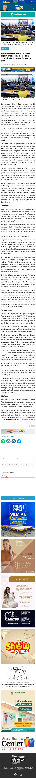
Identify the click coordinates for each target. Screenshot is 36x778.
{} (23, 464)
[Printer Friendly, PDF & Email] (32, 425)
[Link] (21, 465)
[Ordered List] (12, 465)
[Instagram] (20, 774)
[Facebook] (15, 774)
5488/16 (7, 113)
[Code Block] (19, 465)
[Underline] (7, 465)
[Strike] (10, 465)
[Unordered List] (14, 465)
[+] (26, 464)
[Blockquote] (16, 465)
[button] (33, 6)
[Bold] (3, 465)
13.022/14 (21, 115)
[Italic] (5, 465)
